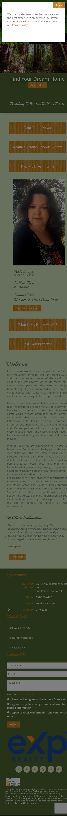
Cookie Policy (20, 25)
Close (59, 5)
